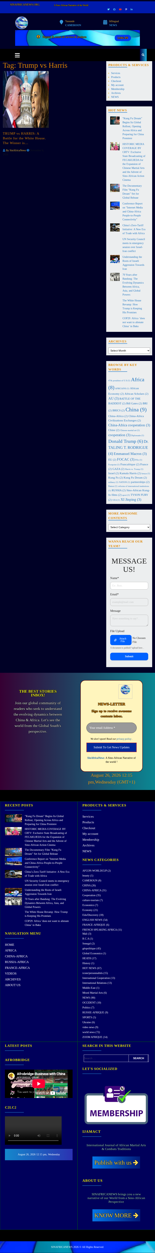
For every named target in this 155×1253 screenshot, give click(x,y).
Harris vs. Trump (134, 469)
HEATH (86, 958)
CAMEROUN (89, 880)
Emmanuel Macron (130, 454)
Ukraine (86, 1022)
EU (112, 459)
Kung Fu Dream (135, 477)
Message (115, 610)
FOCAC (125, 459)
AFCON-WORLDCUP (94, 870)
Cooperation (88, 895)
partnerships (140, 481)
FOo (138, 460)
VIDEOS (10, 973)
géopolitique (89, 948)
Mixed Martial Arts (92, 992)
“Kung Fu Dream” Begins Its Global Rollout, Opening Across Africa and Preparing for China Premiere (44, 820)
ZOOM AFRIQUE (92, 1037)
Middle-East (88, 987)
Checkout (116, 81)
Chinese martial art (130, 430)
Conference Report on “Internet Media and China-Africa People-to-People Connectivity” (132, 211)
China (136, 409)
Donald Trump (125, 441)
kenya (146, 474)
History (86, 963)
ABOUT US (12, 985)
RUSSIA (119, 490)
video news (88, 1027)
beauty (85, 875)
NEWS (115, 97)
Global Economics (92, 953)
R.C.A (85, 938)
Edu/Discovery (90, 915)
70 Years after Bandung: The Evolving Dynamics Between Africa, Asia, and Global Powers (45, 903)
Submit (129, 656)
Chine (113, 430)
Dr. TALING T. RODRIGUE (128, 447)
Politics (86, 1007)
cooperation (119, 435)
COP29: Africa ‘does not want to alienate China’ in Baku (133, 322)
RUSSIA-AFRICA (17, 962)
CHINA (86, 885)
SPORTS (87, 1017)
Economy (87, 910)
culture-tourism (90, 900)
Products (115, 77)
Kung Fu (115, 477)
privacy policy (124, 738)
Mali (84, 933)
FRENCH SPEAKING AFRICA (99, 929)
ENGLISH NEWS (92, 920)
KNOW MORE (113, 1215)
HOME (9, 945)
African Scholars (136, 393)
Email (114, 594)
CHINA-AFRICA (16, 956)
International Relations (94, 983)
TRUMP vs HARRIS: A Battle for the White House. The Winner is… (24, 138)
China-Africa (118, 416)
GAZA (118, 468)
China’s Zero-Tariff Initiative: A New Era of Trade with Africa (133, 229)
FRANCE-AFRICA (17, 968)
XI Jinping (131, 499)
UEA (116, 500)
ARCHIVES (13, 979)
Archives (116, 93)
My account (117, 85)
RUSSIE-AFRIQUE (93, 1012)
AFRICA (10, 950)
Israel (113, 473)
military (113, 482)
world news (88, 1032)
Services (115, 73)
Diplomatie (137, 435)
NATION (124, 482)
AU (113, 398)
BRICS (118, 410)
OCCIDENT (89, 1002)
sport (126, 495)
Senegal (86, 943)
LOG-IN (123, 37)
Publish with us (113, 1162)
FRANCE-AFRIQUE (93, 924)
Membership (117, 89)
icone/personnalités (92, 973)
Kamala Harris (130, 473)
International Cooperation (96, 978)
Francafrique (130, 464)
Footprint (114, 465)
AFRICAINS (122, 389)
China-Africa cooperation (129, 425)
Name (114, 578)
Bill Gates (134, 403)
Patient (112, 486)
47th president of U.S (119, 381)
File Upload (117, 631)
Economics (88, 905)
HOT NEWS (89, 968)
